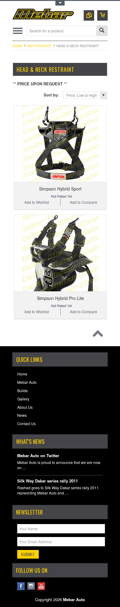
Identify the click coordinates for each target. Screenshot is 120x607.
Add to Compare (83, 202)
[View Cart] (102, 15)
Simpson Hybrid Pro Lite (60, 298)
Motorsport (39, 45)
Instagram (31, 586)
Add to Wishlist (36, 202)
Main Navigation (17, 30)
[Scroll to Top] (99, 335)
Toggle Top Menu (60, 3)
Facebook (21, 586)
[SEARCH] (101, 31)
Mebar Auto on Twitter (38, 455)
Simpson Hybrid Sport (60, 189)
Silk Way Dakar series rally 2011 (47, 481)
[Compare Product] (89, 15)
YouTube (41, 586)
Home (17, 45)
